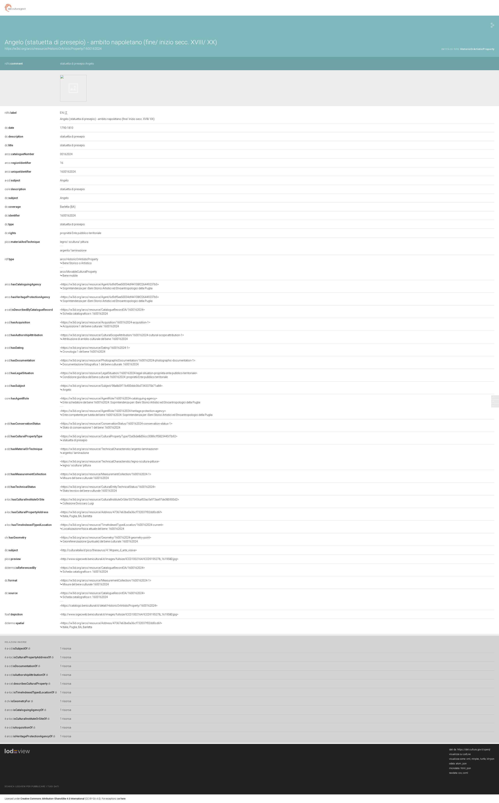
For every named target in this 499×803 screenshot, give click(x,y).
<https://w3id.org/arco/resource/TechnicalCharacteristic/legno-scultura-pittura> (109, 463)
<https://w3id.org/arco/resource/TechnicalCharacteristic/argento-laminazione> (109, 450)
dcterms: (20, 567)
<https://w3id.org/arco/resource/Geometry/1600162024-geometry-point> (105, 539)
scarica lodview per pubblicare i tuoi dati (32, 786)
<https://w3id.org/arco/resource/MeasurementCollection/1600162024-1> (105, 476)
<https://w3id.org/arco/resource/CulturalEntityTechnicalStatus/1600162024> (108, 488)
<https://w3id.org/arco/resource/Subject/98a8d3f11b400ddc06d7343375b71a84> (111, 387)
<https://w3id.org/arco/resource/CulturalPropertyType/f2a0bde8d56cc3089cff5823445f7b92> (118, 438)
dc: (9, 127)
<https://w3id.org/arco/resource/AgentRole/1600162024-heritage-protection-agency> (136, 412)
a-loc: (24, 499)
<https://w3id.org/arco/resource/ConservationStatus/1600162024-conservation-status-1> (116, 425)
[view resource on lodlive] (492, 25)
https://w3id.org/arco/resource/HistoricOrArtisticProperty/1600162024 (53, 49)
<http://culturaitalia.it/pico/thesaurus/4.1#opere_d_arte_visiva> (98, 550)
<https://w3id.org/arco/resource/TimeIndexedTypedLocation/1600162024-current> (111, 526)
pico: (22, 241)
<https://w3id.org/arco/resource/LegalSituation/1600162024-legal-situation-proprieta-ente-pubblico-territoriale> (128, 375)
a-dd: (23, 423)
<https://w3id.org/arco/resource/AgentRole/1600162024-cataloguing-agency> (130, 400)
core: (15, 189)
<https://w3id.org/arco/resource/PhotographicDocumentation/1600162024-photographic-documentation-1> (127, 362)
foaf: (14, 614)
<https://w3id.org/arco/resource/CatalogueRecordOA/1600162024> (102, 311)
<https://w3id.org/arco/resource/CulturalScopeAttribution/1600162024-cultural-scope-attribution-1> (122, 337)
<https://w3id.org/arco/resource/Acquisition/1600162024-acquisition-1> (105, 324)
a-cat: (29, 309)
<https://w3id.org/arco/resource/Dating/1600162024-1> (95, 349)
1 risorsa (65, 648)
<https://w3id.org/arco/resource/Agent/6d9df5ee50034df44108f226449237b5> (109, 286)
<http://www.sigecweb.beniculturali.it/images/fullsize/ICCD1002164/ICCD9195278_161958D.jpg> (119, 559)
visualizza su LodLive (460, 754)
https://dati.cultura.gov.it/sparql (473, 749)
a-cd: (12, 180)
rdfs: (14, 63)
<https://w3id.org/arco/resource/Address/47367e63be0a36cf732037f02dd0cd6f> (111, 514)
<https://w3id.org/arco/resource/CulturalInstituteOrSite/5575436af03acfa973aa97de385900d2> (119, 501)
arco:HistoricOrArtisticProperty (79, 261)
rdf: (9, 259)
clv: (15, 537)
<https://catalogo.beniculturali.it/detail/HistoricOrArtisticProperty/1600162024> (108, 605)
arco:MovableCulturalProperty (78, 273)
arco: (19, 154)
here (123, 798)
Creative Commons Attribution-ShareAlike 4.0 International (52, 798)
